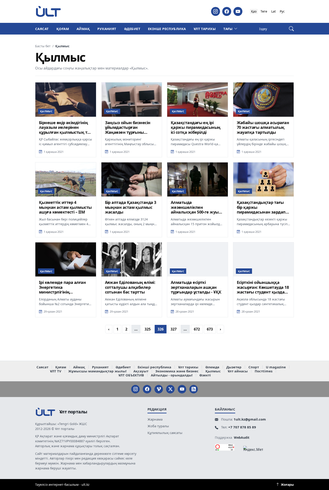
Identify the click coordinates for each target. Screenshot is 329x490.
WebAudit (241, 437)
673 (210, 329)
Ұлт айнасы (238, 371)
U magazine (276, 367)
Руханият (106, 28)
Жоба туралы (158, 426)
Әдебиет (132, 28)
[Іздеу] (291, 28)
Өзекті (205, 375)
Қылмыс (213, 371)
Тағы (228, 28)
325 (148, 329)
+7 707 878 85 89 (242, 427)
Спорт (253, 367)
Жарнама (154, 419)
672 (197, 329)
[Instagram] (215, 11)
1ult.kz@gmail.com (250, 419)
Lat (273, 11)
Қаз (253, 11)
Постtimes (263, 371)
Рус (282, 11)
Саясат (42, 28)
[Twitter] (170, 389)
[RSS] (193, 389)
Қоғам (62, 28)
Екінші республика (167, 28)
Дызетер (233, 367)
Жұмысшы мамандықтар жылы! (97, 371)
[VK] (158, 389)
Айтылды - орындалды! (171, 375)
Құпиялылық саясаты (164, 432)
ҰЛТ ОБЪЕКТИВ (131, 375)
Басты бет (43, 46)
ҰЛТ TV (55, 371)
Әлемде (212, 367)
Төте (264, 11)
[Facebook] (226, 11)
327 (174, 329)
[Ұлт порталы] (48, 11)
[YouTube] (237, 11)
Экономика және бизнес (177, 371)
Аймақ (83, 28)
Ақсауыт (140, 371)
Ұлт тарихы (205, 28)
